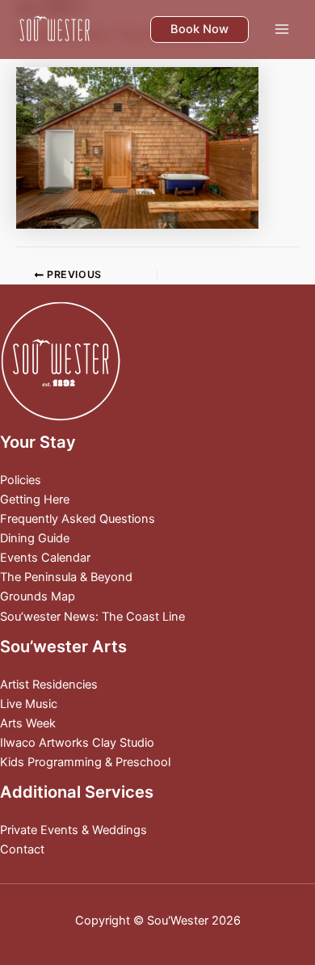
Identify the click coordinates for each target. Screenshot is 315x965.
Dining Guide (34, 538)
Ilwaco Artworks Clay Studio (77, 742)
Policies (20, 480)
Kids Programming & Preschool (85, 762)
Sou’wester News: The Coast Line (92, 616)
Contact (22, 849)
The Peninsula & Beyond (66, 577)
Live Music (28, 704)
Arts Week (28, 723)
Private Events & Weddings (73, 830)
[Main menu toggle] (282, 29)
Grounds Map (37, 596)
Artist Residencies (49, 684)
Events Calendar (45, 557)
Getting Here (34, 499)
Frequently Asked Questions (77, 519)
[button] (199, 29)
